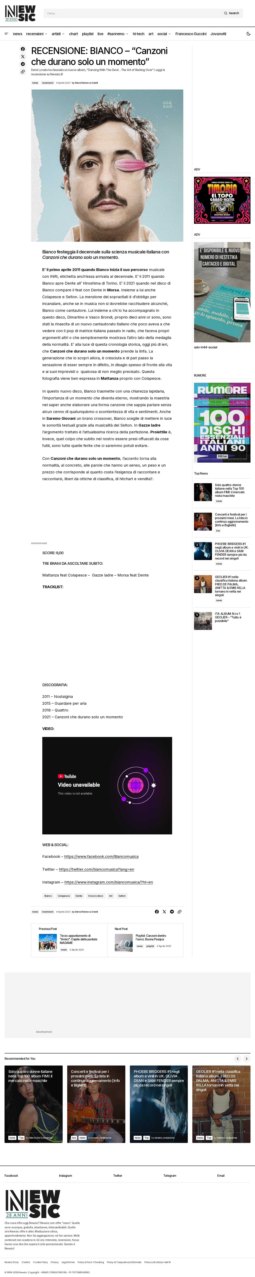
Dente (79, 895)
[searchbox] (133, 13)
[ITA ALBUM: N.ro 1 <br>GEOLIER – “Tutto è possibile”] (203, 621)
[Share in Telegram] (23, 64)
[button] (6, 34)
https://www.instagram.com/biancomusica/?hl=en (108, 882)
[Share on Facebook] (23, 49)
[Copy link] (23, 72)
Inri (110, 895)
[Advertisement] (107, 514)
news (35, 82)
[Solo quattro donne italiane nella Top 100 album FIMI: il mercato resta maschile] (203, 492)
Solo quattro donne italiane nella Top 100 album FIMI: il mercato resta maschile (230, 490)
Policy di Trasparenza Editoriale (124, 1262)
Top (21, 1137)
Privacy (55, 1262)
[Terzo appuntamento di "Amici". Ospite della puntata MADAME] (69, 940)
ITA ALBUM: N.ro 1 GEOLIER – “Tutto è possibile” (228, 617)
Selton (122, 895)
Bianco (48, 895)
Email (220, 1175)
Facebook (11, 1175)
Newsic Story (12, 1262)
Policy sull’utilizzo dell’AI (157, 1262)
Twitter (117, 1175)
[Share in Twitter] (23, 56)
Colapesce (64, 895)
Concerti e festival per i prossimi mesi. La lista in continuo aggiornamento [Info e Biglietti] (231, 520)
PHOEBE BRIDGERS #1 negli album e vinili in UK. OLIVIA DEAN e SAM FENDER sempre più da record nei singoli (231, 551)
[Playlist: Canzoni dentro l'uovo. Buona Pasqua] (145, 940)
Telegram (169, 1175)
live (218, 530)
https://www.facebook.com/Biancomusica (101, 856)
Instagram (65, 1175)
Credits (26, 1262)
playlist (150, 946)
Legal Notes (68, 1262)
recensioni (47, 82)
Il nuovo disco (95, 895)
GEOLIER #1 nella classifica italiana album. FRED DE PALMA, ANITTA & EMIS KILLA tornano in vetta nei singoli (231, 586)
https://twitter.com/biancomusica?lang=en (96, 869)
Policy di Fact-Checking (91, 1262)
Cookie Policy (40, 1262)
